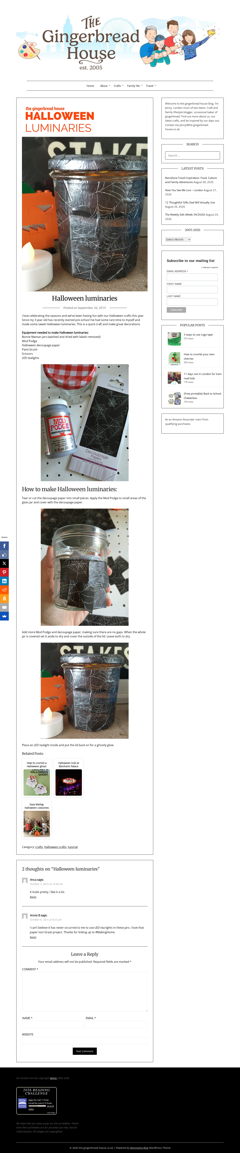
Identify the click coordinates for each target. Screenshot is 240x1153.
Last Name (174, 296)
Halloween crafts (55, 847)
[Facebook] (4, 545)
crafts (39, 847)
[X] (4, 563)
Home (90, 85)
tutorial (73, 847)
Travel (149, 85)
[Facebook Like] (4, 554)
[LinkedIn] (4, 581)
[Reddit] (4, 589)
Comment (30, 969)
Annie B (35, 915)
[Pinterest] (4, 572)
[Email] (4, 607)
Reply (33, 897)
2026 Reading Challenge (36, 1091)
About (104, 85)
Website (27, 1034)
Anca (33, 880)
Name (27, 1018)
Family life (133, 85)
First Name (174, 283)
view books (51, 1112)
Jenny (53, 1078)
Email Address (177, 271)
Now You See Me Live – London (184, 190)
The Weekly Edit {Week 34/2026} (185, 214)
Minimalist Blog (139, 1147)
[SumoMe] (4, 616)
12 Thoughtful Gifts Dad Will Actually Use (190, 202)
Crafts (117, 85)
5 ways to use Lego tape (198, 334)
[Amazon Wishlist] (4, 598)
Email (91, 1018)
